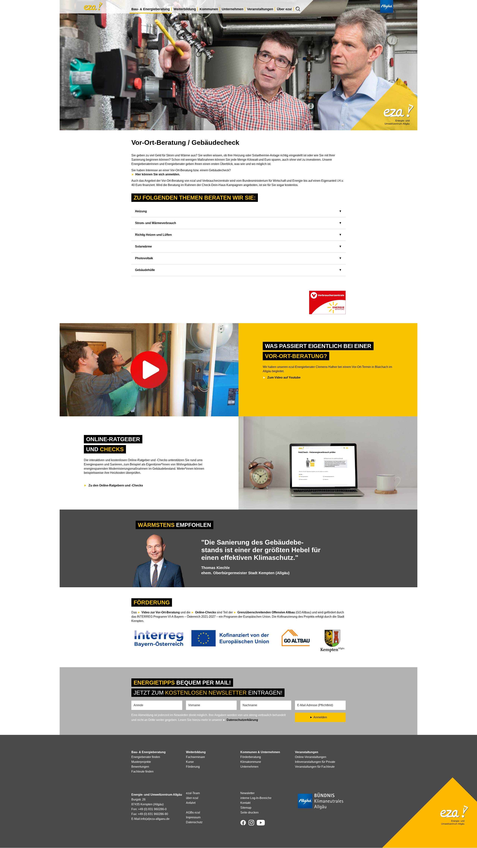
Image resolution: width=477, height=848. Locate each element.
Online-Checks (206, 612)
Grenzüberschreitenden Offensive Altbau (266, 612)
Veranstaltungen (260, 9)
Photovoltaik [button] (144, 258)
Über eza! (284, 9)
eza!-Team (193, 793)
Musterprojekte (141, 761)
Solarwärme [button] (143, 246)
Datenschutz (194, 822)
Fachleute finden (142, 771)
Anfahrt (190, 802)
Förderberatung (250, 757)
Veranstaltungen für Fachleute (315, 766)
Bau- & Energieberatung (150, 9)
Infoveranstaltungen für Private (315, 761)
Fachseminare (195, 757)
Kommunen (209, 9)
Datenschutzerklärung (242, 719)
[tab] (238, 211)
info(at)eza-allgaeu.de (155, 818)
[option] (238, 560)
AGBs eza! (193, 812)
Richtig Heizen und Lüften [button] (153, 234)
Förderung (193, 766)
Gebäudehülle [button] (145, 270)
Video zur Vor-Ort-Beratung (160, 612)
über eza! (192, 798)
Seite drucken (249, 812)
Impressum (193, 817)
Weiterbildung (184, 9)
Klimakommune (250, 761)
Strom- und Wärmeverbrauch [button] (155, 223)
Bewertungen (140, 766)
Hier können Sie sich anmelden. (157, 174)
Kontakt (245, 802)
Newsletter (247, 793)
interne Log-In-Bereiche (255, 798)
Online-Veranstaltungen (310, 757)
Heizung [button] (141, 211)
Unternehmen (232, 9)
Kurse (190, 761)
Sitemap (245, 807)
